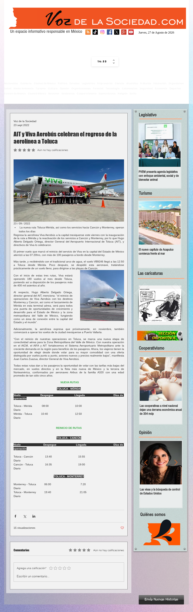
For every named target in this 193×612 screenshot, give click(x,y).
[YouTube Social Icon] (131, 32)
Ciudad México (37, 93)
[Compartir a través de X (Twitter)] (24, 516)
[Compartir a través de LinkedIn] (34, 516)
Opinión (64, 88)
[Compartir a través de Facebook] (15, 516)
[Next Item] (174, 145)
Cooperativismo (86, 93)
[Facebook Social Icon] (109, 32)
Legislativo (88, 83)
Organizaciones (81, 88)
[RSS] (88, 32)
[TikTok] (95, 32)
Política (62, 83)
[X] (116, 32)
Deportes (175, 88)
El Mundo (145, 83)
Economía (161, 88)
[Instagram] (102, 32)
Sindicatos (67, 93)
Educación (159, 83)
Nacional (53, 93)
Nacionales (11, 83)
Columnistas (129, 88)
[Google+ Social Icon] (123, 32)
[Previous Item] (144, 145)
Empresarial (105, 83)
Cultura (52, 88)
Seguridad (146, 88)
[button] (160, 305)
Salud (7, 88)
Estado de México (15, 93)
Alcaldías (132, 83)
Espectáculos (107, 93)
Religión (122, 93)
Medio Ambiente (23, 88)
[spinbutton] (102, 61)
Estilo (133, 93)
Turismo (41, 88)
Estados (75, 83)
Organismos (176, 83)
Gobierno (25, 83)
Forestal (98, 88)
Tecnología (112, 88)
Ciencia (119, 83)
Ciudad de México (45, 83)
